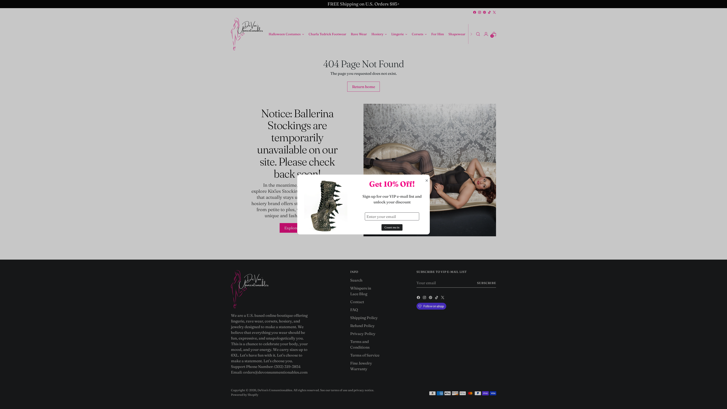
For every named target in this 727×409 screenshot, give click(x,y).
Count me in (392, 227)
